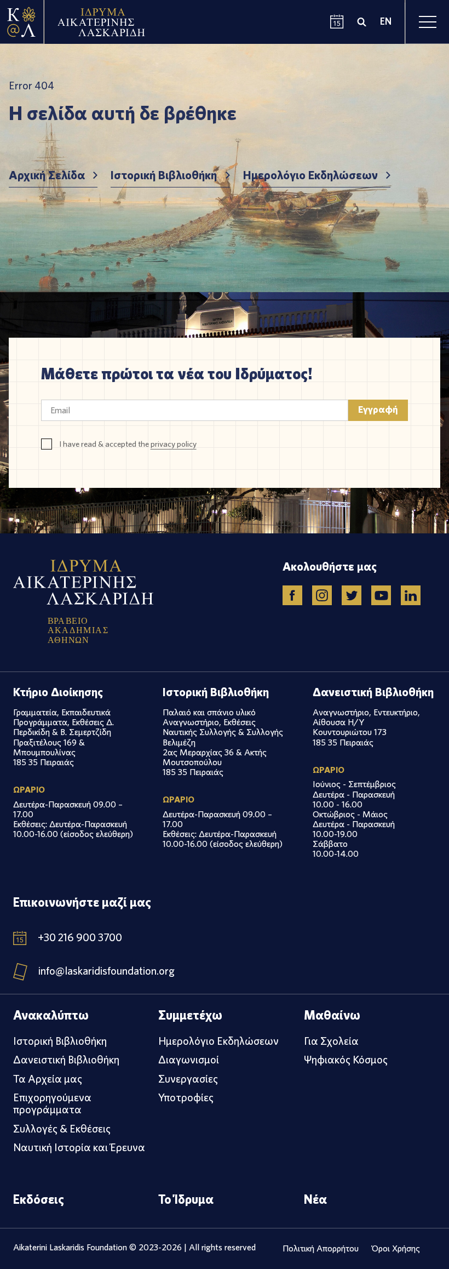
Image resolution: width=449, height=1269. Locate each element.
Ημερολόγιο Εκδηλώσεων (310, 175)
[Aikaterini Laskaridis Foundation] (22, 22)
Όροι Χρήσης (396, 1248)
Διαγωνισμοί (188, 1059)
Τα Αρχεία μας (47, 1079)
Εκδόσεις (38, 1199)
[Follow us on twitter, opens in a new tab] (351, 595)
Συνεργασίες (188, 1079)
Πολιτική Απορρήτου (321, 1248)
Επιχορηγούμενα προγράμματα (52, 1103)
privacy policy (174, 444)
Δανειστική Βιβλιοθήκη (66, 1059)
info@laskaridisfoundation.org (106, 971)
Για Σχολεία (331, 1041)
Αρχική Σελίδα (47, 175)
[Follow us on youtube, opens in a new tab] (381, 595)
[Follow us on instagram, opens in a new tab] (322, 595)
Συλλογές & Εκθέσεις (62, 1129)
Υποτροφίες (186, 1097)
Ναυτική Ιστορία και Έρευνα (79, 1147)
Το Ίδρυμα (186, 1199)
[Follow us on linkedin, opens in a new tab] (411, 595)
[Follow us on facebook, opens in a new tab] (292, 595)
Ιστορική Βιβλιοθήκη (164, 175)
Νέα (315, 1199)
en (386, 21)
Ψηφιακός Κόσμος (346, 1059)
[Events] (337, 22)
